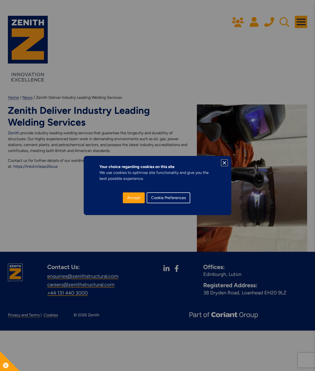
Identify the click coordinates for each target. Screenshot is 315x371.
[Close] (224, 163)
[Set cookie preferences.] (10, 361)
